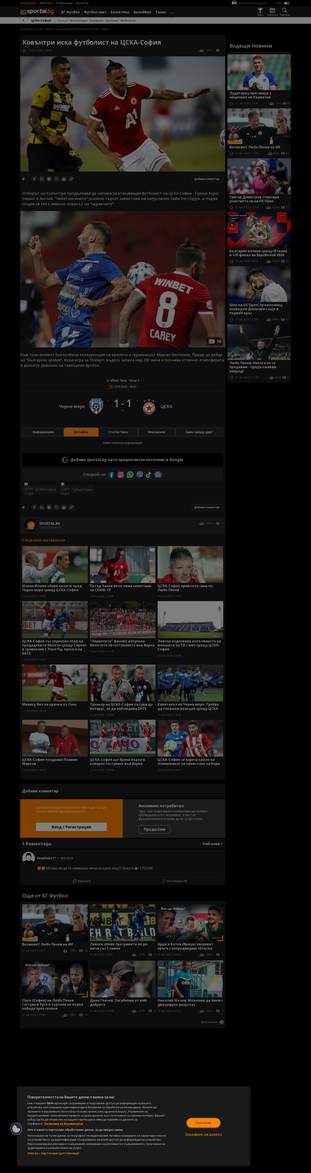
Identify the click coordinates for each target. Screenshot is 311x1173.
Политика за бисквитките (63, 1123)
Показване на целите (203, 1134)
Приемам (203, 1123)
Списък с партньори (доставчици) (53, 1153)
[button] (16, 1129)
